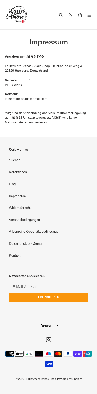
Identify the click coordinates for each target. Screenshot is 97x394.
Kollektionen (18, 172)
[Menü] (89, 15)
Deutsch (47, 326)
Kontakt (14, 255)
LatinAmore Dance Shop (41, 379)
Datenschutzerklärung (25, 243)
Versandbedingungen (24, 220)
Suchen (14, 160)
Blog (12, 184)
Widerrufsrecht (20, 208)
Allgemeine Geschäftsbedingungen (34, 231)
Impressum (17, 196)
